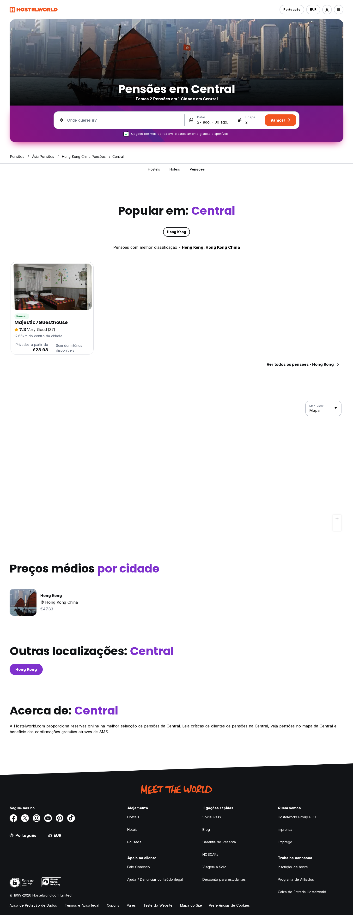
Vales (131, 905)
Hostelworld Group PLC (297, 817)
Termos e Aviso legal (82, 905)
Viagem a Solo (214, 867)
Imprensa (285, 829)
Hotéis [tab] (175, 169)
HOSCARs (210, 854)
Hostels (133, 817)
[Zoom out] (337, 527)
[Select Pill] (327, 9)
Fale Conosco (138, 867)
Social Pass (211, 817)
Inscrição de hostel (293, 867)
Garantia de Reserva (219, 842)
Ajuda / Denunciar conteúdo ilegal (155, 879)
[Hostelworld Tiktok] (71, 818)
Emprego (285, 842)
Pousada (134, 842)
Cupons (113, 905)
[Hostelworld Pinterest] (59, 818)
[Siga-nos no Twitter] (25, 818)
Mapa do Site (191, 905)
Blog (206, 829)
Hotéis (132, 829)
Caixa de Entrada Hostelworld (302, 892)
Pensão (21, 316)
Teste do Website (158, 905)
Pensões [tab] (197, 169)
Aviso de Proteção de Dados (33, 905)
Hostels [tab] (154, 169)
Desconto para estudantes (223, 879)
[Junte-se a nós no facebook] (13, 818)
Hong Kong (26, 669)
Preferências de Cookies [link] (229, 905)
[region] (176, 466)
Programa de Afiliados (296, 879)
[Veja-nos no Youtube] (48, 818)
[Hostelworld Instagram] (36, 818)
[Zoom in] (337, 519)
